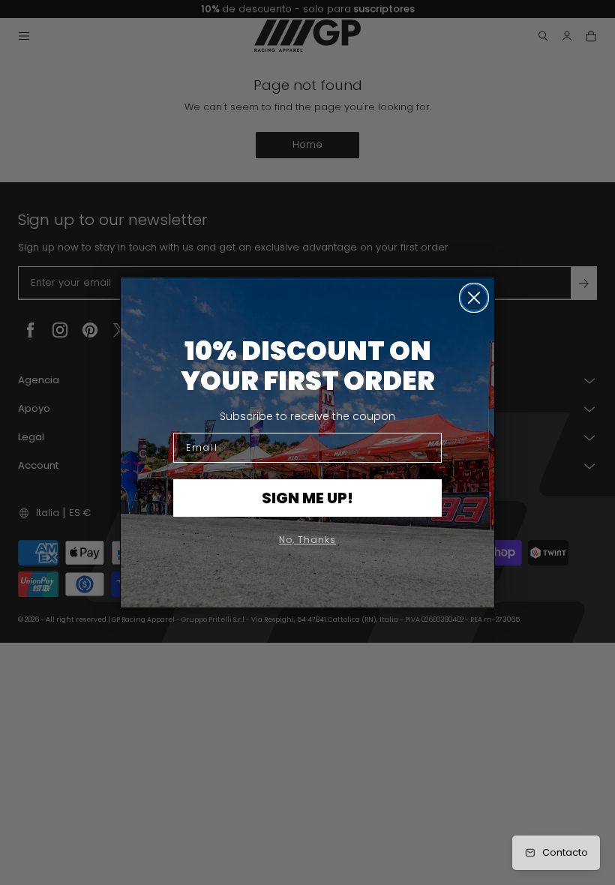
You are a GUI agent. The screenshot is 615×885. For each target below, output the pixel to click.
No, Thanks (307, 539)
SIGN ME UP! (307, 498)
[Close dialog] (474, 297)
